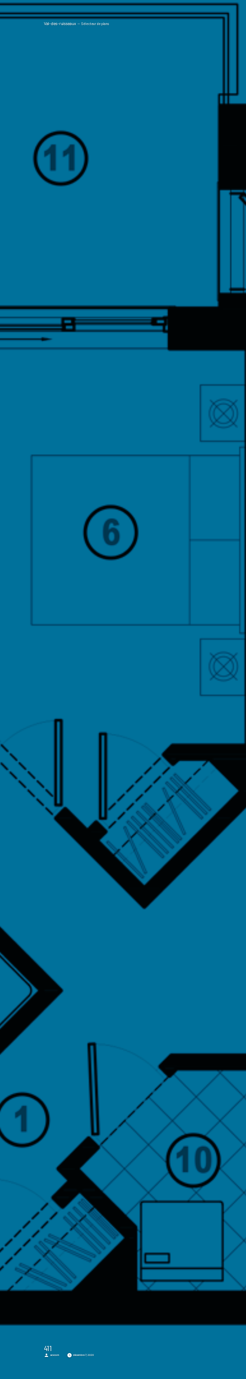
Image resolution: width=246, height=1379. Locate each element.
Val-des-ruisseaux (60, 23)
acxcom (54, 1355)
